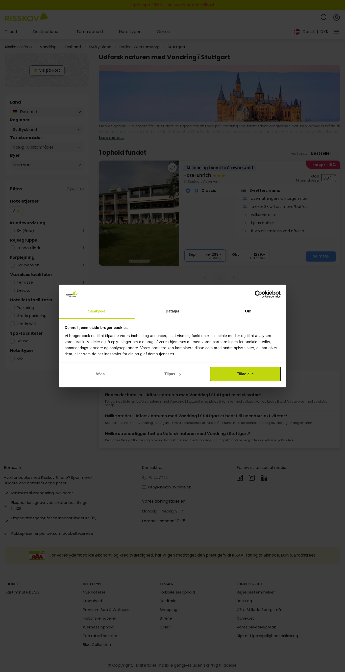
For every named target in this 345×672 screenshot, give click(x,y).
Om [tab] (248, 311)
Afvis (100, 374)
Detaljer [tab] (173, 311)
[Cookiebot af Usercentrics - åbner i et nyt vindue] (258, 294)
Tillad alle (245, 374)
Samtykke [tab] (97, 311)
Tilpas (169, 374)
